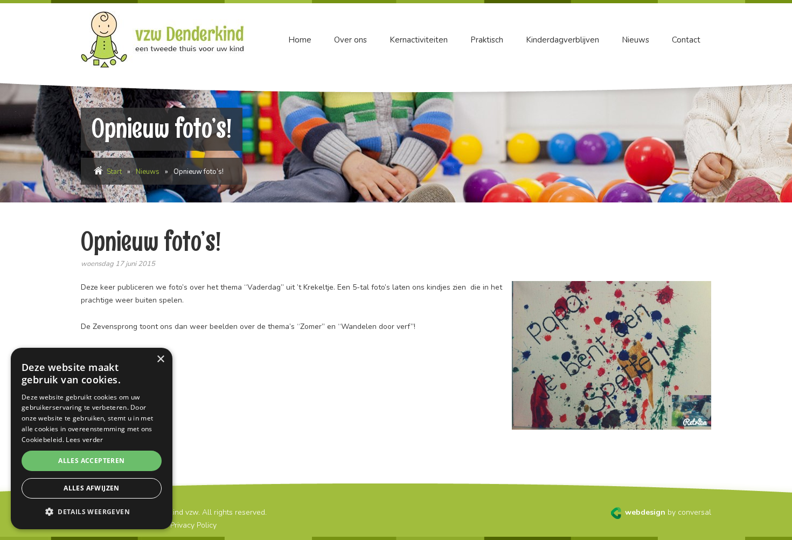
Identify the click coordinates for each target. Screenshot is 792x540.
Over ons (350, 39)
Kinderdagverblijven (562, 39)
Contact (686, 39)
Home (299, 39)
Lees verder (84, 439)
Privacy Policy (193, 525)
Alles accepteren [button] (91, 460)
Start (114, 172)
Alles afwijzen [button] (92, 488)
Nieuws (635, 39)
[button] (92, 512)
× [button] (160, 359)
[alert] (91, 438)
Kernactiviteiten (419, 39)
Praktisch (486, 39)
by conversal (668, 512)
